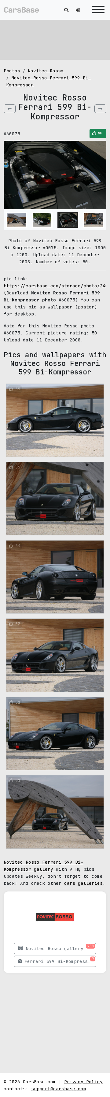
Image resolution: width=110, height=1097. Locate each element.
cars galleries (83, 883)
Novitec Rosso (46, 71)
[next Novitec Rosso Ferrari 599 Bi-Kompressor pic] (100, 108)
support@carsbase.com (58, 1089)
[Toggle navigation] (96, 9)
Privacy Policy (83, 1081)
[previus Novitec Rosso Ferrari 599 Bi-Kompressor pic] (10, 108)
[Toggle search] (66, 9)
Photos (12, 71)
